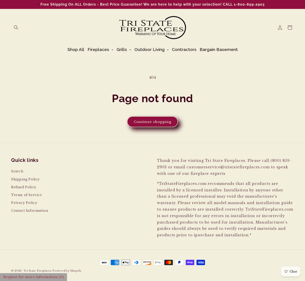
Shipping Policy (25, 179)
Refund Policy (23, 187)
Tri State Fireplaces (37, 270)
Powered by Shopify (66, 270)
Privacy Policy (24, 203)
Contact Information (29, 211)
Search (17, 171)
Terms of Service (26, 195)
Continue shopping (152, 122)
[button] (16, 27)
